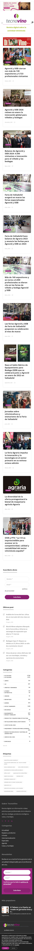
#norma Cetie (20, 776)
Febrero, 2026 (8, 81)
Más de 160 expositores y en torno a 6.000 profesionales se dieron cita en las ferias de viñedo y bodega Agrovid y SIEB (17, 284)
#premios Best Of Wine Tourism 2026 (13, 782)
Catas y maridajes (17, 706)
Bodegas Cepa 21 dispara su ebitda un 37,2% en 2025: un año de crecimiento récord (18, 643)
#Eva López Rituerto (23, 767)
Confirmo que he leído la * (16, 590)
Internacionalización (8, 838)
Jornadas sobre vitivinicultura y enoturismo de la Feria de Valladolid (16, 415)
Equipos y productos (8, 833)
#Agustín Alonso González (11, 760)
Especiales (17, 741)
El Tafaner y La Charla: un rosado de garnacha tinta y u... (21, 909)
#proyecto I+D (7, 785)
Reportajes (17, 699)
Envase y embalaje (17, 714)
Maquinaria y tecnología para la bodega (17, 728)
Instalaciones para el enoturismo (17, 721)
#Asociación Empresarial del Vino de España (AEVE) (15, 763)
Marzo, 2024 (7, 166)
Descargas (17, 709)
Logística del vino (17, 725)
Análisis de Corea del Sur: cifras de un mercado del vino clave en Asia (18, 616)
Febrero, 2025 (8, 467)
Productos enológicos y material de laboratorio (17, 732)
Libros (17, 680)
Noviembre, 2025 (8, 122)
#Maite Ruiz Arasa (8, 776)
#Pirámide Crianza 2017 (9, 779)
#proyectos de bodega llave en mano (13, 788)
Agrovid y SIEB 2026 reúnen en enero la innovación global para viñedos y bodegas (16, 113)
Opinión (17, 696)
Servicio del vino (17, 737)
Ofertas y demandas (17, 687)
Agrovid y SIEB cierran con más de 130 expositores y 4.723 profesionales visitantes (16, 72)
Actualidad (8, 62)
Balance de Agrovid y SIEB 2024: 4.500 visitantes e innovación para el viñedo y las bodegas (16, 156)
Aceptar (5, 948)
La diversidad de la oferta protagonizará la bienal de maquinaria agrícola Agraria (16, 500)
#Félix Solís (7, 773)
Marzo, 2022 (7, 295)
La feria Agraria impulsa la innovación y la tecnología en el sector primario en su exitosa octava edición (16, 457)
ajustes (17, 945)
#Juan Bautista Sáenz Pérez (20, 773)
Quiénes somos (9, 930)
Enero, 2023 (7, 248)
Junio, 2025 (7, 424)
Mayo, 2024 (7, 509)
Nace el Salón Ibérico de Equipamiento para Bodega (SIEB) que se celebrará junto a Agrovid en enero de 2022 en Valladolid (17, 371)
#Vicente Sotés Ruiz (21, 791)
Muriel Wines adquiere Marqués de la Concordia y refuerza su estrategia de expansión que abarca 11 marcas (17, 630)
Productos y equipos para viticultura (17, 718)
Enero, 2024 (7, 207)
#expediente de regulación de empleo (13, 770)
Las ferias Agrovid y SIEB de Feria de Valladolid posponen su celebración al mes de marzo (17, 327)
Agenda (17, 703)
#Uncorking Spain (8, 791)
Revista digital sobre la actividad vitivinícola (16, 29)
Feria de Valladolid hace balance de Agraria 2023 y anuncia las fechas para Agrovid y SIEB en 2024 (17, 240)
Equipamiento (17, 713)
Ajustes (13, 948)
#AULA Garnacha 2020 (9, 767)
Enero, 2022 (7, 336)
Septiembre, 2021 (9, 382)
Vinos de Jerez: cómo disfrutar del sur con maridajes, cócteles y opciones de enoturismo (18, 655)
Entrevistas (17, 692)
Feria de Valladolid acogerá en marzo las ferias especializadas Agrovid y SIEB (15, 198)
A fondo (17, 691)
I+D (17, 684)
